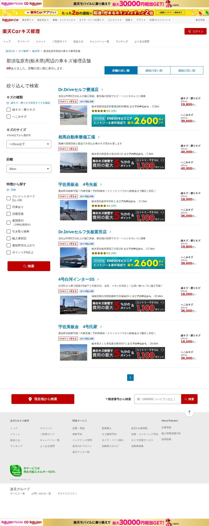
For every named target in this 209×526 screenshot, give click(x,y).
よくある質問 (142, 41)
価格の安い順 (153, 70)
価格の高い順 (186, 70)
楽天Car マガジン (82, 446)
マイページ (23, 41)
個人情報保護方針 (171, 433)
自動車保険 (137, 446)
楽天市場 (200, 19)
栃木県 (36, 51)
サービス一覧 (17, 493)
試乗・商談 (78, 428)
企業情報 (166, 427)
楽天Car (10, 51)
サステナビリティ (67, 493)
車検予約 (77, 434)
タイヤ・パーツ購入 (113, 440)
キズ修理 (23, 51)
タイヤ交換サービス (142, 440)
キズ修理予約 (109, 434)
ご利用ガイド (59, 41)
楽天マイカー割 (81, 452)
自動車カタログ (110, 446)
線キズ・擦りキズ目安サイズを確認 (30, 102)
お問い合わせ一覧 (41, 493)
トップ (7, 41)
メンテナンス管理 (82, 440)
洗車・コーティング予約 (144, 434)
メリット (41, 41)
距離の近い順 (121, 70)
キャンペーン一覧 (99, 41)
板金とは (78, 41)
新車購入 (107, 428)
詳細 (13, 189)
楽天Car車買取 (139, 428)
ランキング (122, 41)
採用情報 (166, 439)
